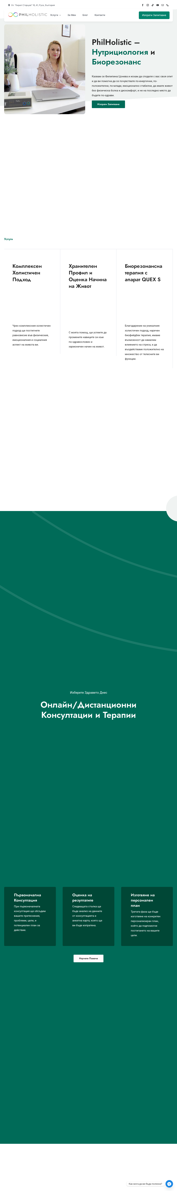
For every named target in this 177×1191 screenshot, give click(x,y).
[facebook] (143, 5)
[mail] (163, 5)
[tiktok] (153, 5)
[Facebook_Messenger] (169, 1184)
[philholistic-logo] (27, 13)
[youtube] (158, 5)
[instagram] (148, 5)
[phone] (167, 5)
